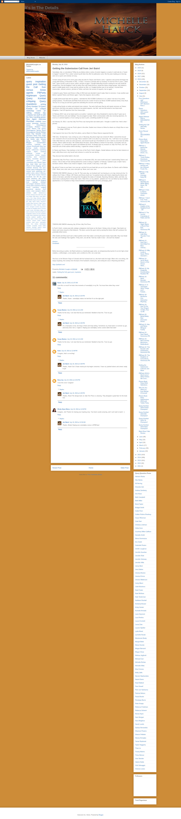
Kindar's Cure (40, 127)
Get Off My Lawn (39, 176)
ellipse (41, 210)
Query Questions (36, 102)
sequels (43, 155)
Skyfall (38, 180)
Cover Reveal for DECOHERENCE (144, 133)
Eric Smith (138, 542)
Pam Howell (139, 686)
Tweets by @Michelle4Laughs (32, 70)
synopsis (38, 191)
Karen (59, 282)
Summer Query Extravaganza (36, 124)
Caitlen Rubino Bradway (143, 514)
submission (29, 160)
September (143, 90)
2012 (139, 463)
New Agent (31, 119)
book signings (31, 182)
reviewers (43, 148)
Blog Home (31, 57)
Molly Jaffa (138, 672)
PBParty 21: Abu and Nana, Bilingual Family (144, 327)
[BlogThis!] (88, 269)
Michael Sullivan (41, 198)
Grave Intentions (31, 178)
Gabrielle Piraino (140, 545)
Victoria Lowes (140, 769)
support (28, 151)
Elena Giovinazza (141, 538)
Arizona (33, 194)
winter (37, 173)
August (141, 93)
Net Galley (42, 178)
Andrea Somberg (141, 490)
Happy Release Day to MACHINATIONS (144, 119)
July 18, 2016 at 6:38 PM (77, 364)
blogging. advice (41, 166)
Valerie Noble (139, 762)
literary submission (32, 150)
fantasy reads (31, 148)
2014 (139, 457)
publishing (39, 171)
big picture (43, 206)
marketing (43, 150)
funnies (28, 169)
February (142, 448)
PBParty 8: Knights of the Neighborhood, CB (144, 206)
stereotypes (43, 224)
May (141, 439)
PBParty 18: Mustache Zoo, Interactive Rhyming (143, 298)
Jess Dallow (139, 569)
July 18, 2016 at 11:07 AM (70, 282)
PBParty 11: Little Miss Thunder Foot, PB (144, 234)
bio (27, 208)
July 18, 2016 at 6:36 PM (77, 323)
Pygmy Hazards (37, 199)
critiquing (30, 101)
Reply (59, 288)
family (28, 141)
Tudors (44, 203)
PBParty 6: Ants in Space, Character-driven (144, 192)
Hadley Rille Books (34, 196)
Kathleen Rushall (140, 600)
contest (38, 121)
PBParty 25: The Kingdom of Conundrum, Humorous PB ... (144, 358)
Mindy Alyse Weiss (64, 409)
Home (91, 468)
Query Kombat (36, 98)
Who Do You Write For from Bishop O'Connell (143, 390)
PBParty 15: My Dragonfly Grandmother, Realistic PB (144, 271)
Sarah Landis (139, 724)
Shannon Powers (141, 731)
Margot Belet (139, 641)
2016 (139, 79)
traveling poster (40, 117)
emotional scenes (33, 153)
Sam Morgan (139, 717)
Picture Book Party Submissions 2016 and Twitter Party (144, 399)
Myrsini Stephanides (142, 676)
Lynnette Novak (140, 635)
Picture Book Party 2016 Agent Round (144, 141)
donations (37, 184)
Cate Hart (138, 521)
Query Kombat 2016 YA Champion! (144, 420)
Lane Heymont (140, 614)
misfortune (36, 215)
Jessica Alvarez (140, 573)
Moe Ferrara (139, 669)
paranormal (29, 189)
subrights (28, 225)
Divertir (39, 162)
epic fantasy (41, 139)
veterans (28, 227)
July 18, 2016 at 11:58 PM (78, 409)
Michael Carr (139, 659)
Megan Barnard (140, 648)
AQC (35, 162)
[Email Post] (81, 269)
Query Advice (31, 128)
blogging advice (37, 208)
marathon (43, 213)
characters (42, 157)
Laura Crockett (140, 621)
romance (28, 220)
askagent (32, 206)
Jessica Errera (140, 576)
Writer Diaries (37, 205)
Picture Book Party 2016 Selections (143, 383)
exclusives (32, 212)
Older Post (125, 468)
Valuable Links (41, 134)
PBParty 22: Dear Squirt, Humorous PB (144, 334)
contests (29, 115)
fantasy (28, 159)
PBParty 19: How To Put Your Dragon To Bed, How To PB (144, 308)
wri (33, 229)
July (140, 96)
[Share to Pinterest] (93, 269)
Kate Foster (139, 590)
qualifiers (39, 217)
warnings (34, 227)
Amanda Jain (139, 487)
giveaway (35, 123)
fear (27, 139)
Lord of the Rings (31, 198)
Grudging (29, 127)
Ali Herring (138, 483)
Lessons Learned (33, 144)
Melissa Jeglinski (140, 655)
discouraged (30, 184)
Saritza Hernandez (141, 727)
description (37, 210)
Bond (33, 175)
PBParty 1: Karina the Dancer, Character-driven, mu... (144, 149)
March (141, 445)
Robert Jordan (30, 180)
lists (44, 169)
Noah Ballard (139, 683)
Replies (62, 292)
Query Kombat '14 (36, 107)
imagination (29, 213)
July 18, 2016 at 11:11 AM (75, 310)
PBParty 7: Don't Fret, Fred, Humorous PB (144, 199)
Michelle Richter (140, 662)
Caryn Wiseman (140, 518)
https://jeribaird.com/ (58, 264)
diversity (35, 167)
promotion (36, 141)
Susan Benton (62, 310)
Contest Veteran (41, 175)
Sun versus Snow (36, 88)
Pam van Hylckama (141, 690)
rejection (37, 189)
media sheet (29, 215)
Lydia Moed (139, 631)
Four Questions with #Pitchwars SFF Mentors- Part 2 (144, 102)
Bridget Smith (139, 507)
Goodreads (55, 243)
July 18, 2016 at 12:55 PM (72, 380)
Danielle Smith (140, 535)
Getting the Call (62, 272)
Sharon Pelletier (140, 734)
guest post (71, 272)
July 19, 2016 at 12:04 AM (77, 422)
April (141, 442)
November (143, 84)
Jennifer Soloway (141, 559)
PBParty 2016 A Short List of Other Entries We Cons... (144, 375)
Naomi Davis (139, 679)
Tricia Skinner (139, 755)
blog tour (30, 208)
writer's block (37, 229)
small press (35, 222)
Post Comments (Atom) (95, 474)
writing (43, 104)
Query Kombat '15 (33, 106)
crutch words (29, 210)
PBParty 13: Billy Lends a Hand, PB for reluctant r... (144, 253)
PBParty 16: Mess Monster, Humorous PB (144, 279)
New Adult (29, 164)
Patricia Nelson (140, 693)
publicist (34, 217)
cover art (41, 111)
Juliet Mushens (140, 586)
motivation (36, 187)
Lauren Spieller (140, 628)
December (143, 82)
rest (45, 218)
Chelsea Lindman (141, 525)
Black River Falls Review (144, 432)
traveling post (31, 157)
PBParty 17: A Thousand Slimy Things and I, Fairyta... (144, 288)
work (35, 193)
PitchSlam (30, 121)
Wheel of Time (30, 166)
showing (28, 222)
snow (32, 191)
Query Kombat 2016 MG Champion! (144, 414)
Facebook (29, 176)
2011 (139, 466)
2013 (139, 460)
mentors (28, 171)
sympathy (34, 225)
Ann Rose (138, 494)
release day (40, 113)
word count (29, 229)
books (33, 139)
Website (42, 57)
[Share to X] (90, 269)
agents (29, 92)
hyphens (43, 212)
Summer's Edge (37, 203)
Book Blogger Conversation (36, 142)
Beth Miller (138, 500)
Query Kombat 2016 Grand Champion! (144, 407)
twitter (44, 225)
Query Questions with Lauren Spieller (143, 111)
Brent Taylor (139, 504)
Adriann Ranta (140, 476)
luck (39, 213)
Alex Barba (138, 480)
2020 (139, 68)
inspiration (78, 272)
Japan (44, 162)
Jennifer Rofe (139, 555)
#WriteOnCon (42, 193)
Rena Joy (60, 380)
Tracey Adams (140, 751)
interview (42, 119)
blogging (43, 180)
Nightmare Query (36, 95)
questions (43, 159)
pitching (28, 217)
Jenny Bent (139, 566)
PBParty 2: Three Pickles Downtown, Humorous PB (144, 158)
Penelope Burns (140, 700)
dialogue (43, 182)
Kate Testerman (140, 597)
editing (28, 113)
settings (44, 220)
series (33, 173)
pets (40, 215)
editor (32, 185)
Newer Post (56, 468)
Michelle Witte (139, 665)
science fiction (36, 220)
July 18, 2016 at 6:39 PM (77, 393)
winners (28, 193)
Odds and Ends (40, 164)
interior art (35, 213)
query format (34, 218)
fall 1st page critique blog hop (36, 137)
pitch (33, 171)
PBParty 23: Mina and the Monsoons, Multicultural (144, 341)
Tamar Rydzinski (140, 741)
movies (37, 155)
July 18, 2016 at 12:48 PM (69, 351)
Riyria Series (36, 201)
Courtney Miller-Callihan (143, 531)
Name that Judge (39, 135)
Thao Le (138, 748)
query (29, 81)
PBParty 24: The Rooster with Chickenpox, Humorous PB (144, 349)
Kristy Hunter (139, 607)
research (40, 218)
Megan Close (139, 652)
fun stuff (37, 115)
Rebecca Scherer (141, 710)
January (142, 451)
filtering (43, 185)
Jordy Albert (42, 196)
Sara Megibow (140, 721)
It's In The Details (42, 7)
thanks (44, 191)
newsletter (35, 159)
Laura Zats (138, 624)
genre (33, 169)
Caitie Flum (139, 511)
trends (40, 225)
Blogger (101, 815)
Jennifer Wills (139, 562)
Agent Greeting (40, 151)
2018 (139, 73)
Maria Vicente (139, 645)
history (28, 187)
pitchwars (29, 135)
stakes (36, 224)
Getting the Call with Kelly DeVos (144, 126)
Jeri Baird (66, 296)
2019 (139, 70)
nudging (43, 187)
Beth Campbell (140, 497)
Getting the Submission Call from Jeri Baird (144, 367)
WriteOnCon (29, 205)
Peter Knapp (139, 703)
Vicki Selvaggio (140, 765)
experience (37, 185)
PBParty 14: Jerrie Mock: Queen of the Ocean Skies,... (144, 262)
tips (38, 160)
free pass (42, 167)
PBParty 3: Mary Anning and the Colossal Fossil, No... (144, 166)
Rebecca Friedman (141, 707)
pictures (44, 215)
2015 (139, 454)
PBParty (41, 92)
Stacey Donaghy (140, 738)
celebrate (29, 167)
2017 (139, 76)
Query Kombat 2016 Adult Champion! (144, 426)
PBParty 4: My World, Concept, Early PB (143, 174)
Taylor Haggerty (140, 745)
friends (38, 132)
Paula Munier (139, 696)
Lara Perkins (139, 617)
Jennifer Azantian (141, 552)
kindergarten (39, 169)
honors (39, 212)
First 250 (37, 194)
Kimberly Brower (140, 604)
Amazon (55, 241)
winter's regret (42, 227)
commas (43, 208)
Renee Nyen (139, 714)
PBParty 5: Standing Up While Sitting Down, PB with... (144, 183)
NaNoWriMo (29, 199)
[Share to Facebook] (91, 269)
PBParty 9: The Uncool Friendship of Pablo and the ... (144, 216)
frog (36, 212)
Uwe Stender (139, 758)
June (141, 436)
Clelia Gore (139, 528)
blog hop (43, 146)
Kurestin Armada (140, 610)
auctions (37, 206)
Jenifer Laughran (141, 549)
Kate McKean (139, 593)
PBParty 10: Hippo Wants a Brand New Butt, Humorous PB (144, 226)
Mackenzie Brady (141, 638)
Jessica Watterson (141, 579)
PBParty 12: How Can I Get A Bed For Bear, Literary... (144, 244)
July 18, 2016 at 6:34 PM (77, 296)
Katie (59, 351)
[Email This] (86, 269)
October (142, 87)
